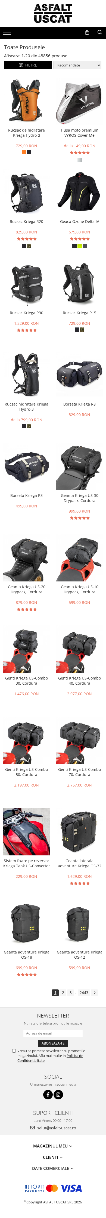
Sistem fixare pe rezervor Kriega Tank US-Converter (26, 863)
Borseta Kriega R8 (79, 404)
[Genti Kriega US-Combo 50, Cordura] (26, 740)
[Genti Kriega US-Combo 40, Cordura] (79, 649)
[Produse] (7, 34)
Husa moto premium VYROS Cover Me (79, 133)
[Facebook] (48, 1094)
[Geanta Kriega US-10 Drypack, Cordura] (79, 557)
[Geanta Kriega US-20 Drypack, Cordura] (26, 557)
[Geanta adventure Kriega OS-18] (26, 923)
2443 (84, 992)
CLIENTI (51, 1157)
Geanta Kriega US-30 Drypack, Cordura (79, 498)
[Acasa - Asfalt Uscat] (53, 13)
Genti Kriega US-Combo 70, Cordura (79, 772)
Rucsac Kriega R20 (26, 221)
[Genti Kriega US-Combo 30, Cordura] (26, 649)
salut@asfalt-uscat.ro (56, 1127)
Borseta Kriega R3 (26, 495)
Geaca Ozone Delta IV (79, 221)
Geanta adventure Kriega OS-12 (79, 954)
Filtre (30, 65)
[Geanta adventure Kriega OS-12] (79, 923)
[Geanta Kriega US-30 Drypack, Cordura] (79, 466)
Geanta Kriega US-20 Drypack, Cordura (26, 589)
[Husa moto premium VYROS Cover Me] (79, 101)
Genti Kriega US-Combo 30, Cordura (26, 680)
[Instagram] (58, 1094)
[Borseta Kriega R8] (79, 375)
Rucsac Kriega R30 (26, 312)
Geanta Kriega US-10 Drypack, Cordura (79, 589)
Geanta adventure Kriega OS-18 (26, 954)
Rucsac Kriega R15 (79, 312)
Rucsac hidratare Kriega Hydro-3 (26, 406)
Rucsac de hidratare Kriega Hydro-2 (26, 133)
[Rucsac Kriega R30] (26, 283)
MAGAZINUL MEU (51, 1146)
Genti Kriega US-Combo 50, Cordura (26, 772)
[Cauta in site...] (100, 32)
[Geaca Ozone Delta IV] (79, 192)
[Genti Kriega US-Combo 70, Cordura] (79, 740)
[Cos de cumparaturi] (87, 32)
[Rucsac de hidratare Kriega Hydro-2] (26, 101)
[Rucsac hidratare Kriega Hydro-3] (26, 375)
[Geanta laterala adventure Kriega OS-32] (79, 831)
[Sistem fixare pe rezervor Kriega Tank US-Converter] (26, 831)
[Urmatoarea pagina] (94, 992)
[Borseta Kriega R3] (26, 466)
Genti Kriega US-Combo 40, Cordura (79, 680)
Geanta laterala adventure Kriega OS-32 (79, 863)
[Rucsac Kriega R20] (26, 192)
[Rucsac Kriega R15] (79, 283)
